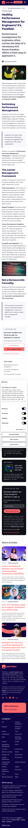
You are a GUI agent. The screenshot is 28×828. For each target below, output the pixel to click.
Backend (4, 726)
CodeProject (5, 734)
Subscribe (18, 2)
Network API (5, 754)
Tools (3, 774)
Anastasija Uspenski (7, 10)
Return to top (6, 825)
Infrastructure (19, 749)
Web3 (16, 777)
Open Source (19, 754)
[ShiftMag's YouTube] (13, 697)
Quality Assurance (20, 762)
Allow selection (14, 439)
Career (4, 731)
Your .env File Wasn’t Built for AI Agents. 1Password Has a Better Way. (13, 607)
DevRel (17, 741)
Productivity (18, 757)
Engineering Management (14, 8)
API (3, 722)
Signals (17, 766)
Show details (19, 429)
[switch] (24, 413)
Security (4, 766)
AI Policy (9, 821)
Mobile (17, 752)
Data (3, 737)
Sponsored (18, 769)
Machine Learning (7, 752)
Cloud (16, 731)
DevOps (4, 741)
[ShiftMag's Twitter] (3, 697)
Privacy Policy (15, 819)
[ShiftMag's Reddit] (17, 697)
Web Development (7, 777)
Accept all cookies (14, 434)
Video (16, 774)
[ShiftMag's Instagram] (6, 697)
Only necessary (14, 444)
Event (23, 8)
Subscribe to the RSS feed (11, 353)
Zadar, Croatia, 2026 (10, 709)
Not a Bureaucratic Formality (12, 374)
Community (18, 734)
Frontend (4, 749)
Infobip (4, 690)
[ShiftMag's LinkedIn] (10, 697)
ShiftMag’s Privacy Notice (17, 526)
